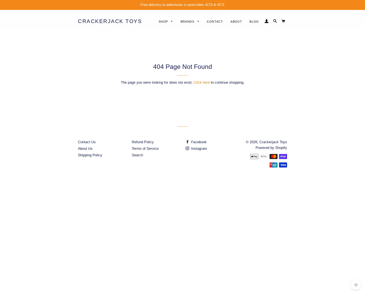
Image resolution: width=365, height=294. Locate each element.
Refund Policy (143, 142)
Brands (188, 21)
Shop (164, 21)
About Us (85, 149)
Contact (215, 21)
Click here (202, 82)
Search (137, 155)
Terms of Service (145, 149)
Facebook (198, 142)
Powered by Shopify (271, 148)
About (236, 21)
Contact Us (87, 142)
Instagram (198, 149)
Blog (254, 21)
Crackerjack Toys (110, 21)
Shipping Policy (90, 155)
